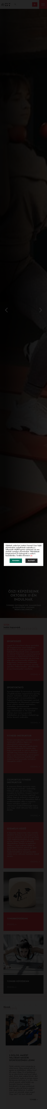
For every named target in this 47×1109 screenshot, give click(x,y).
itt (31, 556)
